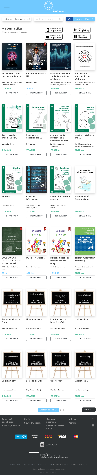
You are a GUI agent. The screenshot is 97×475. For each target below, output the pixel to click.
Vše (69, 19)
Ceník (27, 419)
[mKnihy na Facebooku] (93, 422)
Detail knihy (12, 93)
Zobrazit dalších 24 (48, 410)
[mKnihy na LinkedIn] (93, 425)
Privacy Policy (59, 464)
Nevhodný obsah (32, 423)
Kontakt (72, 423)
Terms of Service (75, 464)
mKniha (72, 419)
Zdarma (78, 19)
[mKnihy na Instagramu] (93, 419)
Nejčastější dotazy (11, 426)
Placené (89, 19)
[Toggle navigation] (6, 5)
